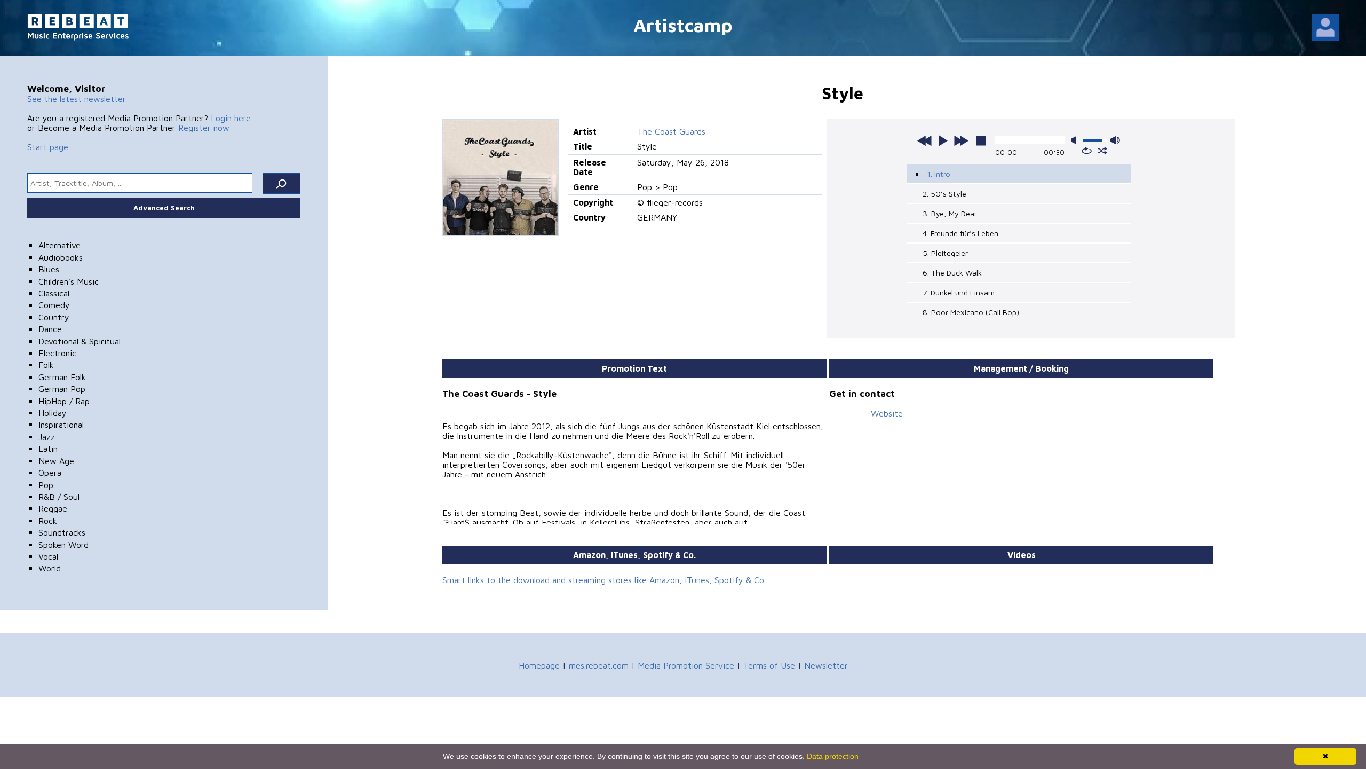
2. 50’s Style (944, 193)
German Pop (61, 389)
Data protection (833, 756)
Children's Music (68, 281)
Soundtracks (61, 532)
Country (53, 317)
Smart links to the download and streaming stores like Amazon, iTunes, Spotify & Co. (604, 580)
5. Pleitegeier (945, 252)
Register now (203, 127)
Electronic (57, 353)
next (961, 140)
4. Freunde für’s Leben (960, 233)
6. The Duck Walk (952, 272)
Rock (47, 520)
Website (887, 413)
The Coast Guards (671, 131)
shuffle (1102, 150)
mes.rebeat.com (599, 665)
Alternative (59, 245)
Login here (231, 118)
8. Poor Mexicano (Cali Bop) (971, 312)
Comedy (54, 305)
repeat (1086, 150)
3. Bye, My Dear (950, 213)
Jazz (46, 437)
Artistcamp (683, 25)
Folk (46, 365)
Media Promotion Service (686, 665)
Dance (50, 329)
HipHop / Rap (64, 401)
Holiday (52, 413)
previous (924, 140)
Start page (47, 147)
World (49, 568)
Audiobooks (60, 257)
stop (981, 140)
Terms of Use (769, 665)
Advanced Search (164, 207)
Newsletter (826, 665)
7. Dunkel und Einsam (959, 292)
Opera (49, 472)
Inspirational (61, 424)
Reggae (52, 508)
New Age (56, 461)
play (943, 140)
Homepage (539, 665)
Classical (53, 293)
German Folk (62, 377)
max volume (1115, 140)
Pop (45, 485)
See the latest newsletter (76, 99)
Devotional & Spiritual (79, 341)
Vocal (48, 556)
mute (1076, 140)
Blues (48, 269)
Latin (48, 448)
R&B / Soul (59, 496)
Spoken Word (63, 545)
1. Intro (938, 173)
